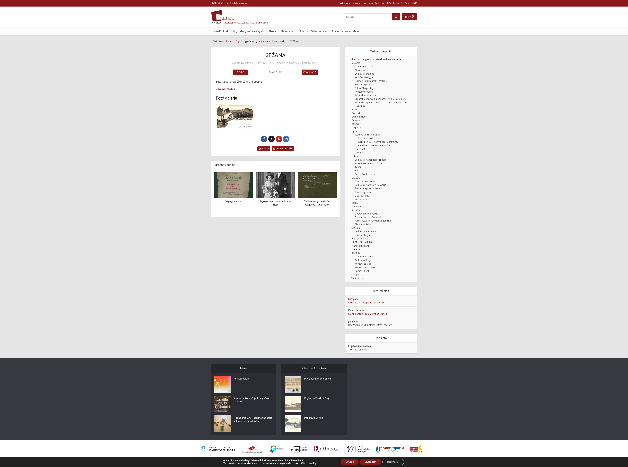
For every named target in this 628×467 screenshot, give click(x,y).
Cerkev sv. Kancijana (365, 231)
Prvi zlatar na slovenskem (317, 378)
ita (376, 3)
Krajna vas (357, 127)
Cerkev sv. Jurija (363, 260)
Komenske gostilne (365, 267)
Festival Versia (241, 378)
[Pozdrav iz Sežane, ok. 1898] (234, 116)
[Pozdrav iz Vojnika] (293, 423)
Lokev (354, 156)
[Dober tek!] (327, 184)
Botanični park (362, 84)
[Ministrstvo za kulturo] (218, 449)
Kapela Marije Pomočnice (368, 163)
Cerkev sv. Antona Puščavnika (370, 184)
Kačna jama (361, 199)
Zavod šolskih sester (365, 174)
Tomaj (354, 170)
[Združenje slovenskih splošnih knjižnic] (327, 449)
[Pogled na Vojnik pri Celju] (293, 404)
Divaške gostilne (363, 192)
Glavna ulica (361, 70)
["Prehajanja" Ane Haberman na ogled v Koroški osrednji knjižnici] (222, 423)
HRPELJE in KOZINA (361, 242)
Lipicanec (360, 152)
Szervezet (287, 31)
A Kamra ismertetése (345, 31)
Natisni (265, 148)
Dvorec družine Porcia (366, 213)
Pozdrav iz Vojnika (313, 418)
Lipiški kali (360, 148)
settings (313, 463)
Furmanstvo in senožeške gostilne (373, 220)
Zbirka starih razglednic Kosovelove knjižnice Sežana (376, 59)
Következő (308, 72)
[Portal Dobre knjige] (390, 449)
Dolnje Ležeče (359, 116)
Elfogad (350, 461)
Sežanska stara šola (365, 95)
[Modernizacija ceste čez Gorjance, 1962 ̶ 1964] (285, 184)
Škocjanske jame (364, 235)
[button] (328, 193)
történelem (378, 302)
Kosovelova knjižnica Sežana (304, 62)
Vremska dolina (359, 238)
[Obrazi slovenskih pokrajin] (357, 449)
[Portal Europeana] (277, 449)
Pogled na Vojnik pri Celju (317, 398)
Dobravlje (356, 113)
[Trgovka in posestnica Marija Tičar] (243, 184)
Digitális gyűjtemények (248, 31)
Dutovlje (355, 120)
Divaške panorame (365, 181)
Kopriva (355, 123)
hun (382, 3)
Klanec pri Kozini (360, 245)
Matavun (356, 206)
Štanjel (355, 274)
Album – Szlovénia (311, 31)
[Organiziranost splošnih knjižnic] (253, 449)
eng (371, 3)
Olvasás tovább (225, 88)
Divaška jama (362, 195)
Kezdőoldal (220, 31)
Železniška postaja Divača (368, 188)
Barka (354, 202)
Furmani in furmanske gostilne (371, 80)
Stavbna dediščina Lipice (367, 134)
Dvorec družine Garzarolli (368, 217)
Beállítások (393, 461)
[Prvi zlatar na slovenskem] (293, 384)
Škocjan (355, 227)
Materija (355, 249)
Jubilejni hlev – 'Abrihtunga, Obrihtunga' (378, 141)
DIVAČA (355, 177)
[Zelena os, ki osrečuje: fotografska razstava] (222, 404)
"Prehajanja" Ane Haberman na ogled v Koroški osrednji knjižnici (253, 419)
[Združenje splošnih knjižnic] (416, 449)
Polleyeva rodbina (364, 91)
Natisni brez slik (283, 148)
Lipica (354, 131)
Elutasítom (370, 461)
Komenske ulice (363, 263)
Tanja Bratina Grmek (376, 313)
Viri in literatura (359, 278)
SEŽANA (355, 62)
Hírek (272, 31)
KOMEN (355, 252)
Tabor (358, 166)
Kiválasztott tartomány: (229, 3)
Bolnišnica (360, 105)
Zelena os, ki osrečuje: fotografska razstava (252, 400)
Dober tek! (327, 201)
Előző (241, 72)
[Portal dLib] (299, 449)
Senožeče (356, 210)
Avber (354, 109)
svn (365, 3)
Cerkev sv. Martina (364, 73)
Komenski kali (362, 270)
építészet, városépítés (359, 302)
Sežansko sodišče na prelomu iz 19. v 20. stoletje (381, 98)
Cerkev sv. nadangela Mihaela (370, 159)
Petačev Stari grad (364, 77)
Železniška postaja (364, 88)
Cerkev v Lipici (365, 138)
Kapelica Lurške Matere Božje (374, 145)
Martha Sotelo (355, 313)
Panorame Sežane (364, 66)
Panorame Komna (364, 256)
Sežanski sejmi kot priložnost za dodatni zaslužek (381, 102)
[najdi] (396, 16)
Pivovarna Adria (363, 224)
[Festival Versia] (222, 384)
